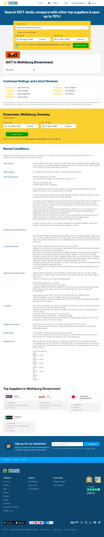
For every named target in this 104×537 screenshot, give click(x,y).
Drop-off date (58, 35)
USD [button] (40, 3)
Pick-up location (20, 24)
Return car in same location (27, 32)
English (55, 3)
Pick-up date (19, 35)
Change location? (9, 118)
